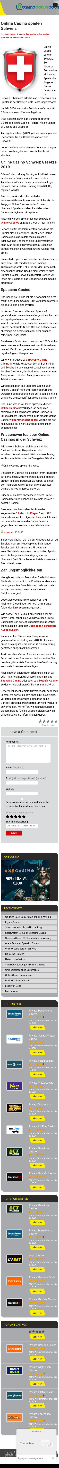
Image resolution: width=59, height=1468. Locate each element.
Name (14, 767)
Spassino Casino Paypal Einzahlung (23, 927)
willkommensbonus (21, 37)
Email (26, 778)
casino (22, 34)
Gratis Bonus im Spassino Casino (22, 943)
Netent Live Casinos (15, 959)
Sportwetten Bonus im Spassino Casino (25, 933)
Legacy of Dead (13, 986)
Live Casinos (11, 991)
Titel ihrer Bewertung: (17, 821)
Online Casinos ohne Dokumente (22, 970)
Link (15, 607)
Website (10, 789)
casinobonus (9, 34)
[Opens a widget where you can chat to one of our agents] (36, 1445)
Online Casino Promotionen (19, 975)
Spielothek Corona (14, 954)
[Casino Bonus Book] (34, 10)
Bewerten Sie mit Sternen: (19, 812)
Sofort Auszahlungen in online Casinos (25, 964)
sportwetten (6, 37)
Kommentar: (12, 741)
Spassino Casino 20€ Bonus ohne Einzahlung (28, 938)
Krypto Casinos (13, 922)
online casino (43, 34)
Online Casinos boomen (17, 980)
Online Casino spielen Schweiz (20, 948)
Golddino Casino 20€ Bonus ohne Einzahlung (28, 917)
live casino (31, 34)
